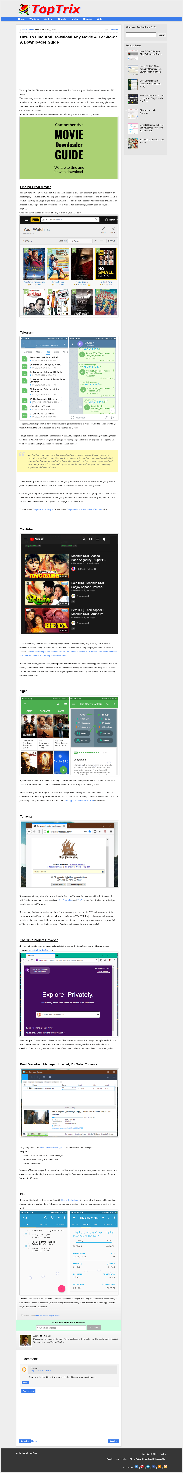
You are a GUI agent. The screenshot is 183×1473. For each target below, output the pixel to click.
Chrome (87, 19)
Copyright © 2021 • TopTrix (154, 1454)
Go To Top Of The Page (26, 1453)
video (57, 1315)
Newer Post (25, 1441)
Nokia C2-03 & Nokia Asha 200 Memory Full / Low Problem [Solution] (151, 69)
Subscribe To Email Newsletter (68, 1322)
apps (37, 1315)
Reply (25, 1382)
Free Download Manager (51, 1147)
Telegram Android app (42, 509)
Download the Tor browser (40, 949)
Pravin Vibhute (28, 29)
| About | (110, 1459)
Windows (34, 19)
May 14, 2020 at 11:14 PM (41, 1371)
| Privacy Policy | (121, 1459)
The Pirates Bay (66, 900)
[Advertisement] (68, 68)
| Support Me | (159, 1459)
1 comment (113, 29)
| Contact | (148, 1459)
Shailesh (34, 1368)
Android (48, 19)
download (44, 1315)
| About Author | (136, 1459)
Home (21, 19)
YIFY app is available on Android (78, 800)
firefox (51, 1315)
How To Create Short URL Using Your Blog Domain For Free (152, 98)
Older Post (114, 1441)
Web (99, 19)
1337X (80, 900)
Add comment (28, 1391)
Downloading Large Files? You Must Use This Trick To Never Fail (152, 128)
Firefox (74, 19)
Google (62, 19)
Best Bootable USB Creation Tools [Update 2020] (150, 84)
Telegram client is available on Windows (84, 509)
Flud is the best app (69, 1199)
